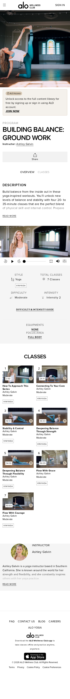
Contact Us (26, 621)
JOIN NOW (13, 111)
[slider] (35, 261)
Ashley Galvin (24, 144)
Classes (43, 172)
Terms (12, 667)
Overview (27, 172)
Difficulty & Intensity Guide (35, 309)
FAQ (11, 621)
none (35, 329)
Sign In (60, 5)
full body (35, 337)
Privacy (20, 667)
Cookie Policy (33, 667)
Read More (9, 216)
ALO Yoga (35, 627)
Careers (55, 621)
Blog (41, 621)
